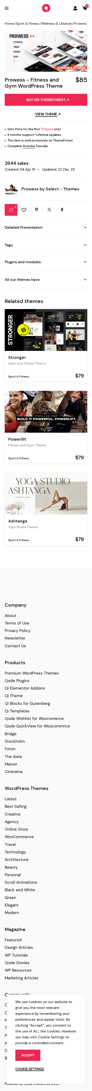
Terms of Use (17, 623)
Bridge (11, 733)
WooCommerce (19, 836)
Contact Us (15, 645)
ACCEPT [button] (27, 1055)
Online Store (16, 829)
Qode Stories (17, 962)
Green (10, 897)
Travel (10, 844)
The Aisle (13, 756)
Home (9, 23)
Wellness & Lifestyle (56, 23)
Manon (11, 764)
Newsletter (15, 638)
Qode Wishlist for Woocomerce (34, 718)
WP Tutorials (16, 955)
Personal (13, 874)
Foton (10, 748)
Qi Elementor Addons (25, 688)
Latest (11, 798)
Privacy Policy (17, 630)
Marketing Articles (21, 978)
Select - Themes (62, 189)
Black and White (20, 889)
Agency (12, 821)
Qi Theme (14, 695)
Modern (12, 912)
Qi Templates (17, 711)
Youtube (29, 146)
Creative (13, 814)
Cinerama (13, 771)
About (10, 615)
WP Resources (18, 970)
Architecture (17, 859)
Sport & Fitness (27, 23)
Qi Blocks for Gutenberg (27, 703)
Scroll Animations (21, 882)
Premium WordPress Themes (32, 673)
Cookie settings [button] (29, 1069)
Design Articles (19, 947)
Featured (13, 939)
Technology (15, 852)
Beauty (11, 867)
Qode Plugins (17, 680)
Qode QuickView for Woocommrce (37, 726)
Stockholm (15, 741)
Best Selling (15, 806)
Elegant (12, 905)
